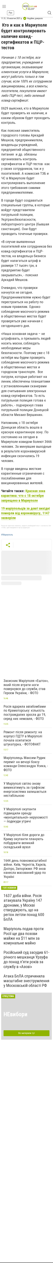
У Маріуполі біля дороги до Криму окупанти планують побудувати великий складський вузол (24, 841)
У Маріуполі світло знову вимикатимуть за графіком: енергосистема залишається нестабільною (25, 789)
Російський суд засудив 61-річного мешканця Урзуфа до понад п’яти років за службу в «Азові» (26, 959)
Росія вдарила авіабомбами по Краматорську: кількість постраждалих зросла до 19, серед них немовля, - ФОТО (25, 712)
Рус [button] (10, 12)
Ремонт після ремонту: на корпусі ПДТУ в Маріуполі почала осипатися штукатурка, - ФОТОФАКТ (23, 738)
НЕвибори (15, 1014)
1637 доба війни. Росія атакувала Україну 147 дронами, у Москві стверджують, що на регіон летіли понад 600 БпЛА (24, 907)
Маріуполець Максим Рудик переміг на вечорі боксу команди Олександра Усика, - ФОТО (26, 764)
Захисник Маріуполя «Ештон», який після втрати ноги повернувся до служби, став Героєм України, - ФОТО (26, 687)
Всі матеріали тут (26, 1033)
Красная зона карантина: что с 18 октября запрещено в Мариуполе (23, 496)
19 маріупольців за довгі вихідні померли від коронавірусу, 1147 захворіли (25, 513)
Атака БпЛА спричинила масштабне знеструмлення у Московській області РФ (26, 981)
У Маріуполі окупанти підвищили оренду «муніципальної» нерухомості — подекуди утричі (26, 815)
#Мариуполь (7, 534)
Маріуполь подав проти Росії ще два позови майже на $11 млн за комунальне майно (24, 935)
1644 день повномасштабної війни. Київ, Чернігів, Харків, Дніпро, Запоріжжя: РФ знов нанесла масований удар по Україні (25, 869)
